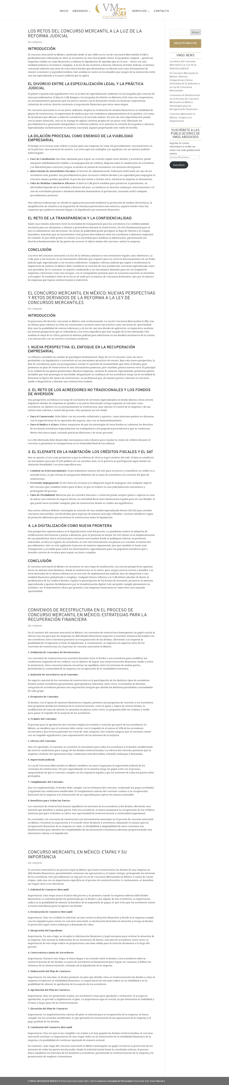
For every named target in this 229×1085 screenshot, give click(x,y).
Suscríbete (179, 164)
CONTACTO (161, 11)
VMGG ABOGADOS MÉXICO (44, 1081)
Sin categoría (35, 41)
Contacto (101, 1081)
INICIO (64, 11)
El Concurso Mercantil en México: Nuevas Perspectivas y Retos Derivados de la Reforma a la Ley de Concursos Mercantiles (91, 298)
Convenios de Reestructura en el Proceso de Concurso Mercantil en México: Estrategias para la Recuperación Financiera (87, 615)
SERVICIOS (139, 11)
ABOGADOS (80, 11)
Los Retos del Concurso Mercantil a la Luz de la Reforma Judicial (85, 34)
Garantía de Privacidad (120, 1081)
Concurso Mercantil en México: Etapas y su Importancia (77, 855)
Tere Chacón (156, 1081)
